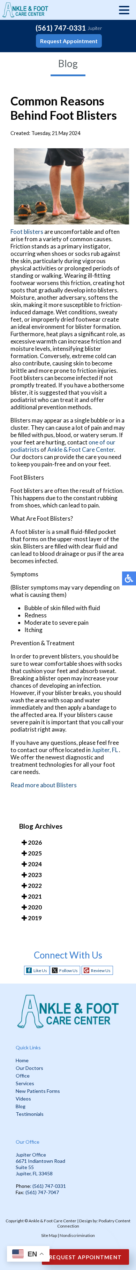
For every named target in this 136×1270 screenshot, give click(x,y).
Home (22, 1060)
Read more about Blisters (43, 785)
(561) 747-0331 (61, 28)
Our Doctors (29, 1068)
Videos (23, 1099)
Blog (20, 1106)
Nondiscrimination (77, 1235)
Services (25, 1083)
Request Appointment (69, 41)
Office (23, 1076)
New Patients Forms (38, 1091)
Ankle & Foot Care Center (80, 449)
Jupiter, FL (105, 750)
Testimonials (30, 1114)
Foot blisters (26, 231)
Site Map (49, 1235)
